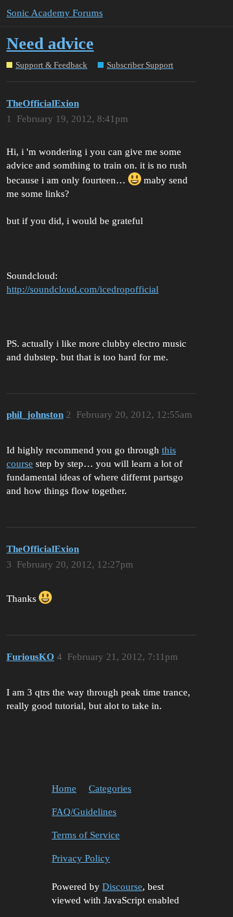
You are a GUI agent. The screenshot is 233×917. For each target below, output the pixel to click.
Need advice (50, 43)
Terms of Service (86, 835)
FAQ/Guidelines (84, 812)
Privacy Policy (81, 858)
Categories (110, 788)
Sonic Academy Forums (54, 13)
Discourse (122, 886)
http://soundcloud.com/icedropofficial (82, 289)
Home (64, 788)
